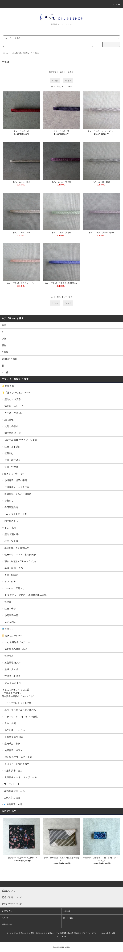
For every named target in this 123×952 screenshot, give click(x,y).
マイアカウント (8, 911)
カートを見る (68, 918)
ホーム (5, 53)
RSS (58, 936)
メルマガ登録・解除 (108, 933)
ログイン (5, 918)
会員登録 (66, 911)
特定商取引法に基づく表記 (69, 933)
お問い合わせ (7, 924)
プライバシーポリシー (90, 933)
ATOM (64, 936)
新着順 (70, 72)
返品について (53, 933)
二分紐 (37, 53)
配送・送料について (38, 933)
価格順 (63, 72)
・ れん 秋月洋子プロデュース (21, 53)
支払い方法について (21, 933)
